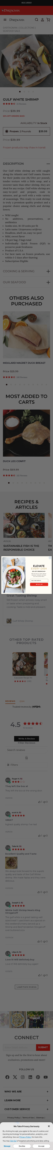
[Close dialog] (50, 558)
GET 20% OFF (39, 584)
